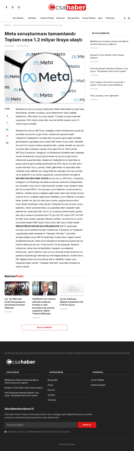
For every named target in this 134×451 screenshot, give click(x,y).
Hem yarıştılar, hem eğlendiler (104, 95)
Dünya (50, 385)
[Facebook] (7, 116)
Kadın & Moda (47, 18)
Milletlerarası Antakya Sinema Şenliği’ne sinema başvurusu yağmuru (109, 42)
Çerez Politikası (97, 380)
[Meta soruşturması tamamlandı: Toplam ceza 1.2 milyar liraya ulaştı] (45, 77)
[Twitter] (7, 122)
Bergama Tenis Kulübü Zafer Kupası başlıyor (107, 56)
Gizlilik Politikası (34, 432)
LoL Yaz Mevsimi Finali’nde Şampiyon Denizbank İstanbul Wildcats (15, 303)
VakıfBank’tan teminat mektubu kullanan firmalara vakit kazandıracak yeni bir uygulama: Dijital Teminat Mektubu (44, 306)
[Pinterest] (7, 136)
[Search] (129, 18)
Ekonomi (61, 18)
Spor (100, 18)
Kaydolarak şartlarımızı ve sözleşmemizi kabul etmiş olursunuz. (38, 432)
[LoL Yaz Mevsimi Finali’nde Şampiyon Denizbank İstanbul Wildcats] (17, 288)
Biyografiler (74, 18)
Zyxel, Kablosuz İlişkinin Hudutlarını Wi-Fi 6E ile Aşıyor (72, 302)
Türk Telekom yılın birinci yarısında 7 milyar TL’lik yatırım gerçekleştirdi (107, 83)
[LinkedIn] (7, 129)
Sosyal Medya (89, 18)
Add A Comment (44, 327)
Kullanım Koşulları (98, 385)
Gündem (32, 18)
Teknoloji (110, 18)
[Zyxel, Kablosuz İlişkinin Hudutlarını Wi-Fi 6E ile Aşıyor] (72, 288)
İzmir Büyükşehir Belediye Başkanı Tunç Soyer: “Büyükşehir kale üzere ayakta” (109, 69)
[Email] (7, 142)
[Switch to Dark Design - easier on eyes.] (124, 18)
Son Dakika (18, 18)
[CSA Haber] (67, 7)
